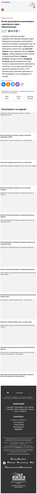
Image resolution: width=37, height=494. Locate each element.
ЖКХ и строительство (21, 409)
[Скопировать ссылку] (19, 31)
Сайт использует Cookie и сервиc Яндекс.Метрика (18, 454)
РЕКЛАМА (18, 429)
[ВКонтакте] (9, 31)
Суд (25, 407)
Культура (31, 409)
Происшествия (18, 407)
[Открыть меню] (2, 10)
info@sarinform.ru (18, 427)
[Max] (32, 463)
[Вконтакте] (11, 463)
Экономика (10, 409)
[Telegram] (14, 31)
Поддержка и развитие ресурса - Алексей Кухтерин (18, 486)
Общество (10, 407)
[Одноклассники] (12, 31)
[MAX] (17, 31)
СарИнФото (22, 411)
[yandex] (12, 467)
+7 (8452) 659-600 (18, 424)
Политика (31, 407)
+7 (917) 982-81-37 (18, 422)
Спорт (16, 411)
